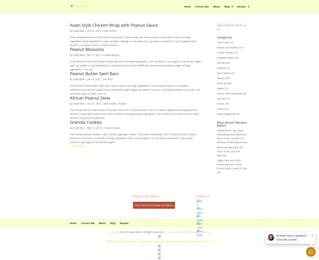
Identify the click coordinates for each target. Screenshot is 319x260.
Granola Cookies (86, 122)
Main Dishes (109, 30)
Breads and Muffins (227, 47)
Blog (227, 6)
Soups (220, 108)
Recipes (241, 6)
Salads (220, 88)
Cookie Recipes (111, 55)
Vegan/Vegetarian (226, 113)
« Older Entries (77, 146)
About (216, 6)
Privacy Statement (176, 232)
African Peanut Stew (90, 98)
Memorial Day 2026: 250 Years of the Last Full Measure (230, 151)
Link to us (205, 232)
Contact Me (202, 6)
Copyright (114, 232)
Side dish (221, 98)
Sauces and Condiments (230, 93)
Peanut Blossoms (87, 49)
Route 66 (222, 83)
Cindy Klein (79, 30)
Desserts (108, 79)
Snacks (220, 103)
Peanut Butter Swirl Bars (94, 73)
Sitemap (192, 232)
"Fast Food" (223, 42)
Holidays (221, 68)
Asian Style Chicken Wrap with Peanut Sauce (114, 25)
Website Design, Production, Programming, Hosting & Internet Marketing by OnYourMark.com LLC (159, 241)
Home (187, 6)
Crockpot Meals (225, 57)
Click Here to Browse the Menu (154, 205)
